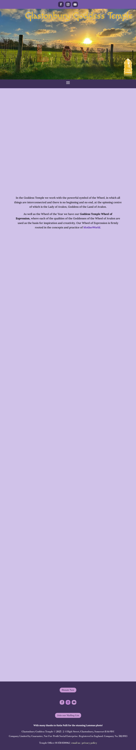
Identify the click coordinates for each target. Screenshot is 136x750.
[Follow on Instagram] (68, 4)
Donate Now (68, 690)
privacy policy (89, 743)
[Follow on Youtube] (75, 4)
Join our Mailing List (68, 715)
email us (75, 743)
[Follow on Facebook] (61, 4)
